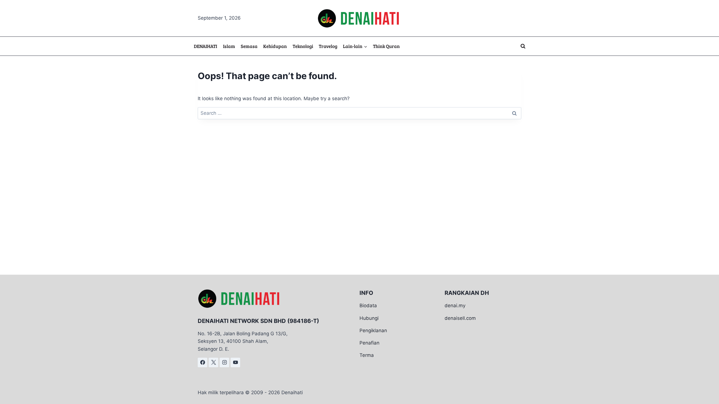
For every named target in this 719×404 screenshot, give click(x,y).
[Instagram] (224, 362)
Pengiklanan (373, 330)
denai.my (455, 305)
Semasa (249, 46)
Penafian (369, 343)
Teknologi (303, 46)
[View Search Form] (523, 46)
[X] (213, 362)
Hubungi (369, 318)
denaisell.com (460, 318)
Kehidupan (275, 46)
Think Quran (386, 46)
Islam (229, 46)
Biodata (368, 305)
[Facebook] (202, 362)
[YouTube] (235, 362)
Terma (367, 355)
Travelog (328, 46)
